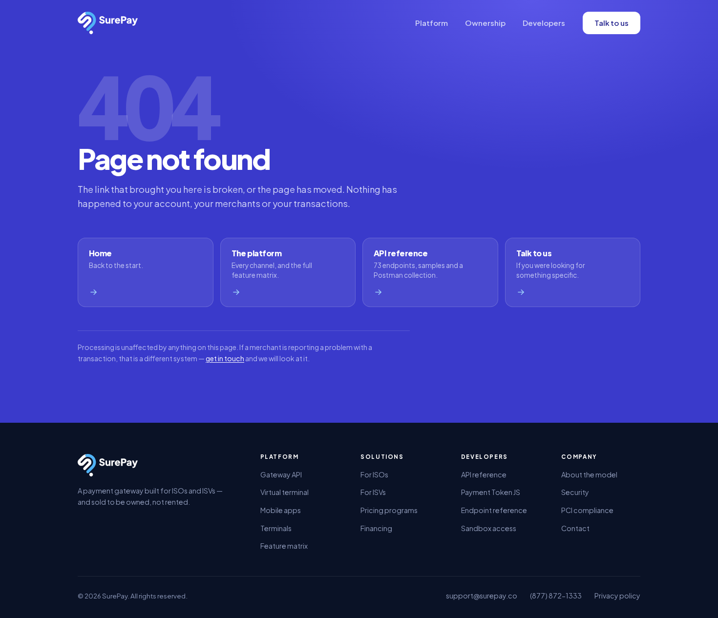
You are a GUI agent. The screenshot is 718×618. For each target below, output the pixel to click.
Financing (376, 528)
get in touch (225, 358)
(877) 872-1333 (556, 595)
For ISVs (373, 492)
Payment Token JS (490, 492)
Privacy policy (617, 595)
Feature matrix (284, 545)
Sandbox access (488, 528)
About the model (589, 474)
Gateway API (281, 474)
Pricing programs (389, 510)
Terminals (276, 528)
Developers (544, 22)
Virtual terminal (284, 492)
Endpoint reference (494, 510)
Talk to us (611, 22)
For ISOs (374, 474)
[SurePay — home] (108, 23)
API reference (484, 474)
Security (575, 492)
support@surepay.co (481, 595)
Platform (431, 22)
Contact (575, 528)
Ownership (485, 22)
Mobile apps (280, 510)
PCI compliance (587, 510)
